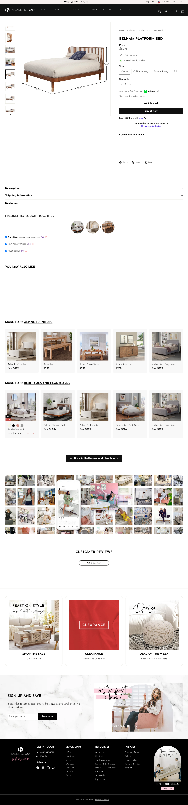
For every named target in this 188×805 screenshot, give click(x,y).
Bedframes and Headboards (151, 31)
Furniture (60, 10)
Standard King (161, 72)
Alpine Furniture (38, 322)
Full (175, 72)
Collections (132, 31)
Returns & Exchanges (105, 764)
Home (122, 31)
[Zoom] (63, 69)
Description (12, 188)
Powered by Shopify (102, 800)
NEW (44, 10)
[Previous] (10, 24)
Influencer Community (105, 768)
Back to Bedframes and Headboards (95, 458)
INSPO (121, 10)
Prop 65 (128, 768)
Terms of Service (132, 764)
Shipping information (18, 195)
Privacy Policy (131, 760)
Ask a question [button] (94, 563)
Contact (99, 756)
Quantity (124, 79)
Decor (77, 10)
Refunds (128, 756)
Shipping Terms (132, 752)
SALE (132, 10)
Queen (124, 72)
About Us (99, 752)
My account (100, 779)
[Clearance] (94, 625)
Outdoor (93, 10)
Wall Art (108, 10)
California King (140, 72)
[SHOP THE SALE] (34, 625)
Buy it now (151, 111)
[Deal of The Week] (154, 625)
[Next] (10, 114)
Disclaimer (12, 203)
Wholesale (100, 775)
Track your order (103, 760)
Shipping (123, 96)
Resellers (99, 772)
